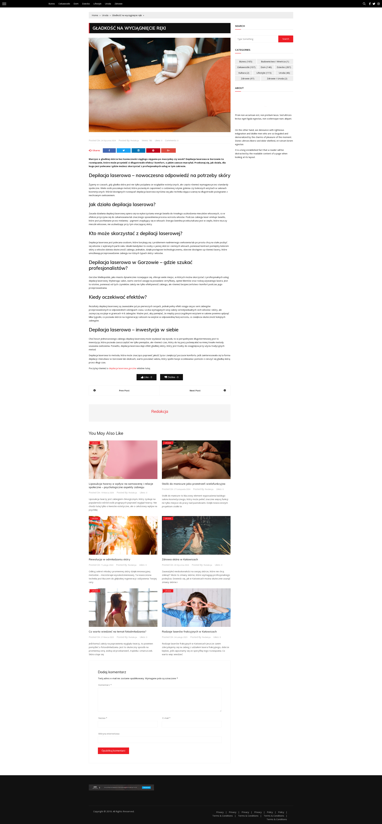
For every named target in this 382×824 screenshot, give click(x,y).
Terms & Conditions (222, 816)
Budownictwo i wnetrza (275, 61)
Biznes (51, 3)
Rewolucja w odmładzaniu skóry (109, 559)
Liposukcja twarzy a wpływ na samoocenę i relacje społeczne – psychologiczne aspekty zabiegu (121, 485)
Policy (270, 812)
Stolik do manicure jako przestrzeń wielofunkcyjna (193, 483)
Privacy (220, 812)
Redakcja (135, 140)
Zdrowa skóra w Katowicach (180, 559)
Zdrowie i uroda (277, 78)
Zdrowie (119, 3)
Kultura (243, 72)
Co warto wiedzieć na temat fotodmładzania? (117, 631)
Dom (76, 3)
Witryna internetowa (108, 733)
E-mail (166, 717)
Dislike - (172, 377)
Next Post (195, 390)
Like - (147, 377)
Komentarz (105, 684)
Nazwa (102, 717)
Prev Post (124, 390)
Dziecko (86, 3)
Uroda (108, 3)
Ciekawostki (64, 3)
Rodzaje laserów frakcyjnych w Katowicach (189, 631)
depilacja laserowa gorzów (122, 368)
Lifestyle (97, 3)
